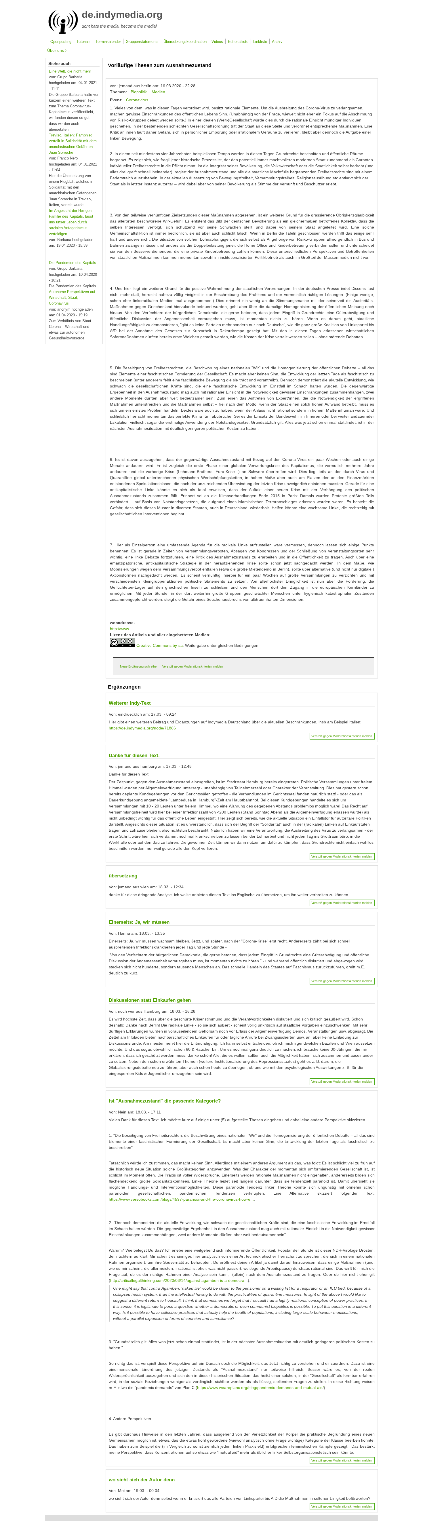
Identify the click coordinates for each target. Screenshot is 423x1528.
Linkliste (260, 42)
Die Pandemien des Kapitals (72, 263)
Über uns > (57, 50)
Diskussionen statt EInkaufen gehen (150, 1000)
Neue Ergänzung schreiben (139, 666)
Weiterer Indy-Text (130, 703)
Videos (217, 42)
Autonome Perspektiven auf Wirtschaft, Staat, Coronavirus (72, 297)
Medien (158, 92)
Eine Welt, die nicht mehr (70, 71)
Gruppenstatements (142, 42)
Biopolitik (139, 92)
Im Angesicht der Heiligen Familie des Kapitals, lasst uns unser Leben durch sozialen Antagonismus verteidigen (71, 222)
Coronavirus (137, 100)
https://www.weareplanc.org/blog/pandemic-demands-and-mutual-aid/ (260, 1387)
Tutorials (83, 42)
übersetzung (123, 876)
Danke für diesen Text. (134, 755)
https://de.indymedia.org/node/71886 (142, 728)
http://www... (121, 628)
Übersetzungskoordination (185, 42)
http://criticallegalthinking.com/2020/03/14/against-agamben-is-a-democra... (179, 1280)
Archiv (277, 42)
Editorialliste (238, 42)
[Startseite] (63, 33)
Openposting (60, 42)
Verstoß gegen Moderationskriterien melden (192, 666)
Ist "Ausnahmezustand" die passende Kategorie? (165, 1101)
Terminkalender (108, 42)
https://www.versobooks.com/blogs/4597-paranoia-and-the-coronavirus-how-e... (181, 1199)
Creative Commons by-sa (159, 645)
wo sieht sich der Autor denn (142, 1480)
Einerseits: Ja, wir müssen (139, 922)
